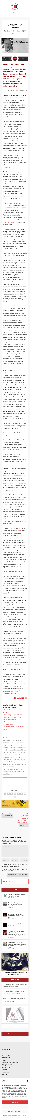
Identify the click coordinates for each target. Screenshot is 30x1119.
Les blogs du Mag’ (15, 1034)
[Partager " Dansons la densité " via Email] (25, 793)
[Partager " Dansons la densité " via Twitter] (8, 793)
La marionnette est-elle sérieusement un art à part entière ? (16, 915)
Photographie (6, 1067)
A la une (4, 1053)
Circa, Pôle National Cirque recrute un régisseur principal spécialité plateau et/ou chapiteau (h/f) (14, 999)
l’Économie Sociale (9, 222)
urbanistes (14, 98)
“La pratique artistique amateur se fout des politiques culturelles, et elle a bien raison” (17, 945)
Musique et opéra (7, 1065)
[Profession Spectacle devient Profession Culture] (5, 896)
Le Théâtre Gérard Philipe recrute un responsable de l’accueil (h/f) (13, 992)
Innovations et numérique (10, 1062)
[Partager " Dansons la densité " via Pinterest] (15, 793)
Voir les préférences (15, 1111)
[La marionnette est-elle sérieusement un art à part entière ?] (5, 915)
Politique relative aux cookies (10, 1115)
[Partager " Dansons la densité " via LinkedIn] (18, 793)
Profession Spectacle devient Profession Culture (16, 895)
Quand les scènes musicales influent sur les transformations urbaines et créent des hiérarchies (16, 934)
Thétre (4, 1069)
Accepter (15, 1102)
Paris (19, 531)
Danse (4, 1060)
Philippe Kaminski (17, 31)
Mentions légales (22, 1115)
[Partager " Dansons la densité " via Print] (15, 797)
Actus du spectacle (8, 1055)
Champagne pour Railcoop (13, 715)
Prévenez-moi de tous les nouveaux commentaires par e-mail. (14, 865)
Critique (4, 1074)
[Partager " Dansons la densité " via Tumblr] (11, 793)
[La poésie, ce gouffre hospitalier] (5, 925)
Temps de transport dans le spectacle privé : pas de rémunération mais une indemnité (16, 905)
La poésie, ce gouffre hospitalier (17, 924)
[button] (27, 1081)
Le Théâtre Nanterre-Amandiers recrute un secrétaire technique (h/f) (14, 985)
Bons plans (15, 979)
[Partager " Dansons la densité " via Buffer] (21, 793)
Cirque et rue (6, 1058)
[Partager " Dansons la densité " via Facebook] (5, 793)
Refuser (15, 1107)
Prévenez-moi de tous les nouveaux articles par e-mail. (14, 870)
